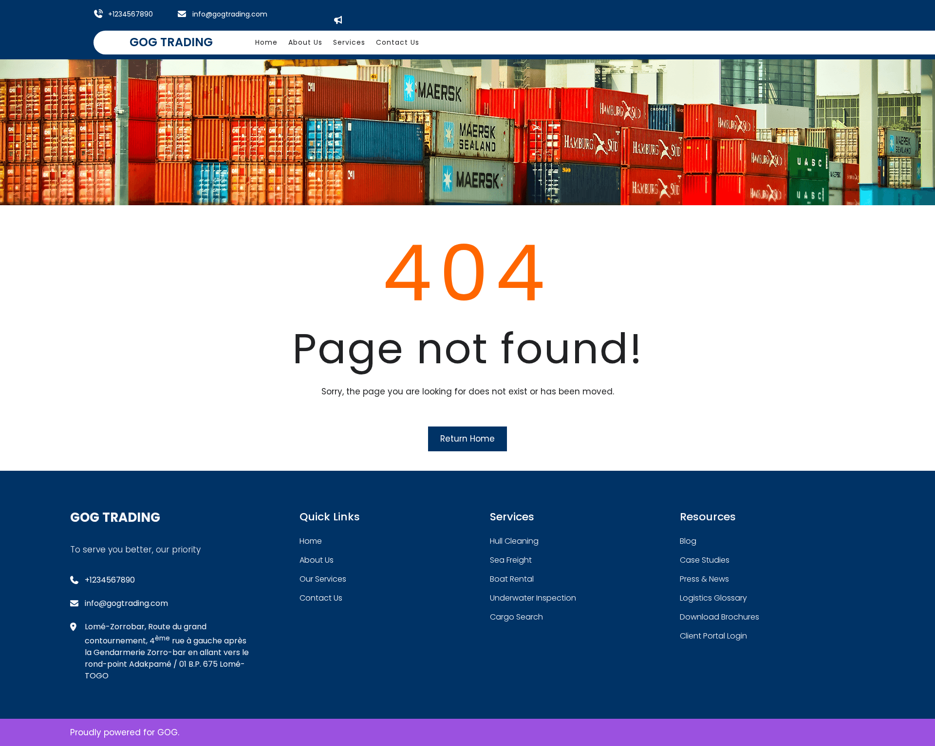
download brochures (719, 616)
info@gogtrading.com (229, 14)
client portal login (713, 635)
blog (688, 541)
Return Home (467, 438)
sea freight (511, 560)
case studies (704, 560)
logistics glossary (713, 598)
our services (322, 579)
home (310, 541)
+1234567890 (130, 14)
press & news (704, 579)
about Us (316, 560)
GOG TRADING (171, 42)
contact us (320, 598)
